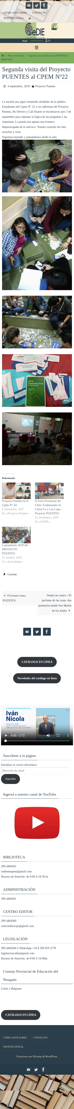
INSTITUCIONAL (14, 18)
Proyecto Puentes (16, 55)
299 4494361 (8, 896)
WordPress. (51, 1054)
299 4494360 (8, 918)
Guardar (12, 572)
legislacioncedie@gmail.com (17, 951)
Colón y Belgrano (11, 986)
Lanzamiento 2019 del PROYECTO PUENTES (15, 548)
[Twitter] (36, 5)
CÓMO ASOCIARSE (15, 12)
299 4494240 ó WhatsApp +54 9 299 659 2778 (28, 946)
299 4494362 (8, 864)
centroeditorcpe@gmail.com (17, 924)
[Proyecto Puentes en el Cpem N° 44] (16, 490)
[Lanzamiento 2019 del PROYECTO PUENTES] (16, 534)
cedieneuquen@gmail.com (16, 869)
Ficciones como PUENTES (14, 596)
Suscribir (10, 777)
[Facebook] (44, 5)
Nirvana (37, 1054)
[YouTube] (29, 5)
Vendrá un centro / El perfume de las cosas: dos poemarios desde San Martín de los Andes (54, 601)
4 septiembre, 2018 (19, 85)
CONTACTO (39, 12)
